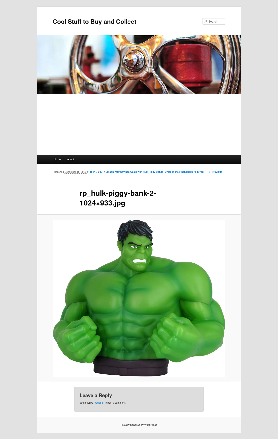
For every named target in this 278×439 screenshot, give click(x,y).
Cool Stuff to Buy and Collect (94, 21)
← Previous (215, 172)
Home (57, 159)
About (70, 159)
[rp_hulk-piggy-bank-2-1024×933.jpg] (139, 298)
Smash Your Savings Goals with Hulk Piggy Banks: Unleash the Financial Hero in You (155, 172)
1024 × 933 (96, 172)
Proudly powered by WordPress (139, 425)
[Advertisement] (139, 124)
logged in (99, 402)
